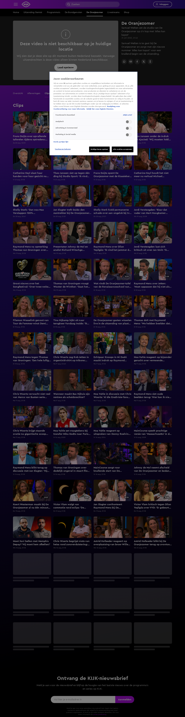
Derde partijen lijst (60, 142)
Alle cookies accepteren (122, 149)
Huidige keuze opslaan (99, 149)
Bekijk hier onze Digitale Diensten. (100, 109)
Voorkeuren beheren (63, 149)
